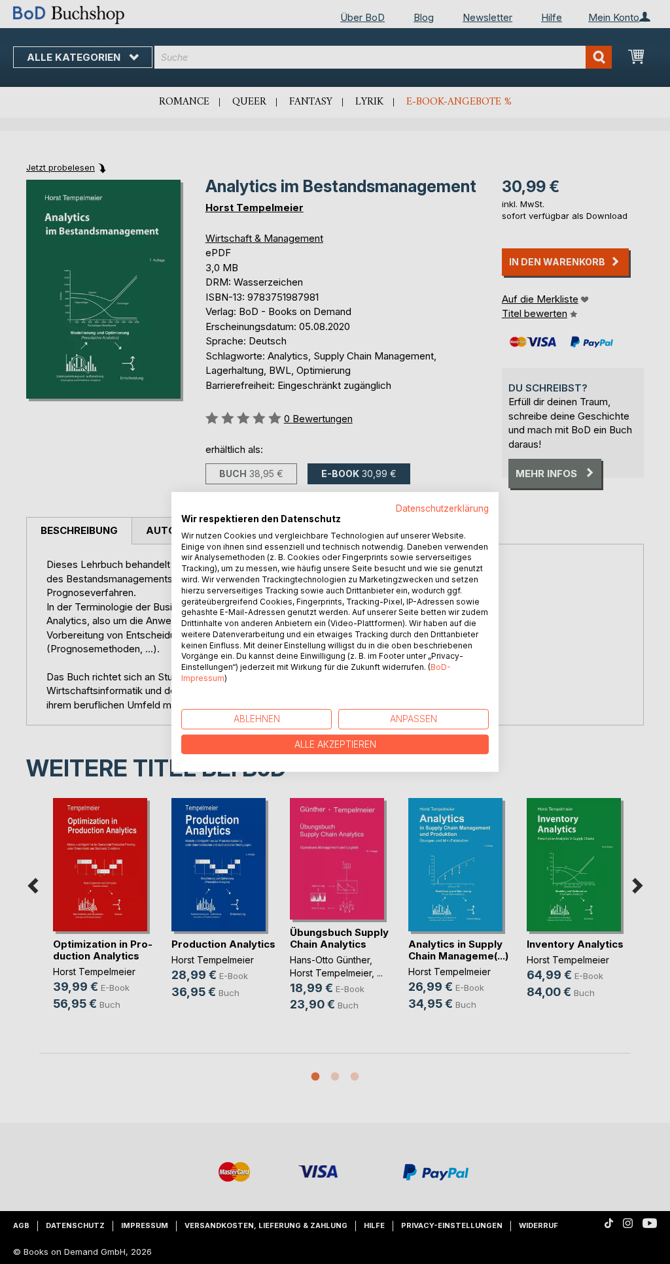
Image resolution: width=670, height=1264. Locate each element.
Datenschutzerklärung (442, 508)
